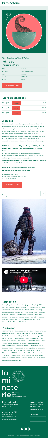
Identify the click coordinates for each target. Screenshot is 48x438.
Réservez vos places (12, 85)
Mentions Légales (24, 435)
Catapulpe (37, 435)
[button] (36, 193)
